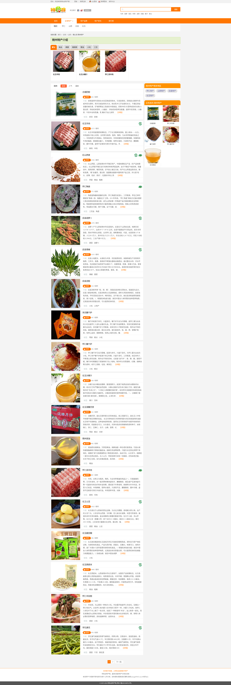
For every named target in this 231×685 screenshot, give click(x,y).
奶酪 (142, 14)
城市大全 (112, 1)
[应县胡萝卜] (65, 244)
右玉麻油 (153, 165)
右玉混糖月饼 (88, 407)
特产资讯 (98, 21)
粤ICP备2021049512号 (124, 683)
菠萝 (125, 14)
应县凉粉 (86, 281)
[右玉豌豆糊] (65, 559)
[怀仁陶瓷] (65, 213)
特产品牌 (83, 21)
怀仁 (63, 26)
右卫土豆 (86, 502)
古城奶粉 (86, 92)
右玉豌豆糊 (87, 533)
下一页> (119, 662)
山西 (69, 35)
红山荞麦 (86, 155)
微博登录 (104, 1)
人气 (70, 86)
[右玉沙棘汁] (65, 402)
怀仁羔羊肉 (87, 470)
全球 (64, 35)
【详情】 (120, 112)
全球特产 (68, 21)
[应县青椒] (65, 276)
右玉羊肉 (86, 124)
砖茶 (134, 14)
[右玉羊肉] (65, 150)
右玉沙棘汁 (87, 376)
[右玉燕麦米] (65, 591)
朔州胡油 (86, 439)
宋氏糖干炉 (87, 313)
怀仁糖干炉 (87, 344)
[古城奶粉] (65, 118)
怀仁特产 (150, 91)
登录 (75, 1)
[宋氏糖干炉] (65, 339)
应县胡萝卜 (87, 218)
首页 (56, 21)
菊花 (129, 14)
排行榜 (111, 21)
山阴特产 (161, 91)
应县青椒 (86, 250)
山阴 (70, 26)
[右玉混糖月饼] (65, 433)
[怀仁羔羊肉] (65, 496)
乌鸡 (121, 14)
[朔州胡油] (65, 465)
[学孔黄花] (65, 654)
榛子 (146, 14)
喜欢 (87, 97)
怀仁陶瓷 (86, 187)
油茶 (138, 14)
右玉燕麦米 (87, 565)
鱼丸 (150, 14)
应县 (77, 26)
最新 (77, 86)
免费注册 (83, 1)
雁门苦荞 (153, 144)
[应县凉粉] (65, 307)
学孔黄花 (86, 628)
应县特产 (172, 91)
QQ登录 (94, 1)
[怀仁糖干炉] (65, 370)
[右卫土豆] (65, 528)
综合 (63, 86)
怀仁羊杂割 (87, 596)
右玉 (84, 26)
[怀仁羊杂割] (65, 622)
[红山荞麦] (65, 181)
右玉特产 (150, 96)
